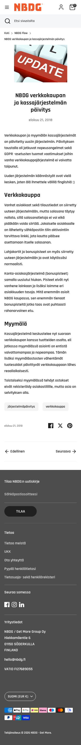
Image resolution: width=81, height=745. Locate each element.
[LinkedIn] (21, 604)
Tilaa (20, 511)
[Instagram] (14, 604)
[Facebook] (7, 604)
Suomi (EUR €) (18, 696)
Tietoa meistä (15, 543)
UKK (7, 551)
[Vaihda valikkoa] (7, 7)
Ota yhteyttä (14, 560)
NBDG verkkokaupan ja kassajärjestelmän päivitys (34, 39)
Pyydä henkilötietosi (20, 568)
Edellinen (17, 451)
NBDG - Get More (41, 733)
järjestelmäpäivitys (21, 406)
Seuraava (63, 451)
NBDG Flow (21, 33)
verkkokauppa (55, 406)
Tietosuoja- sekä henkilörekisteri (29, 577)
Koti (6, 33)
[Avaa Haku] (7, 21)
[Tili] (61, 5)
